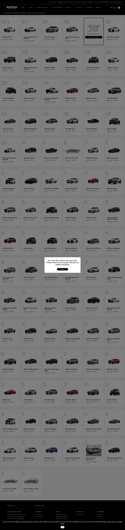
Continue (62, 269)
